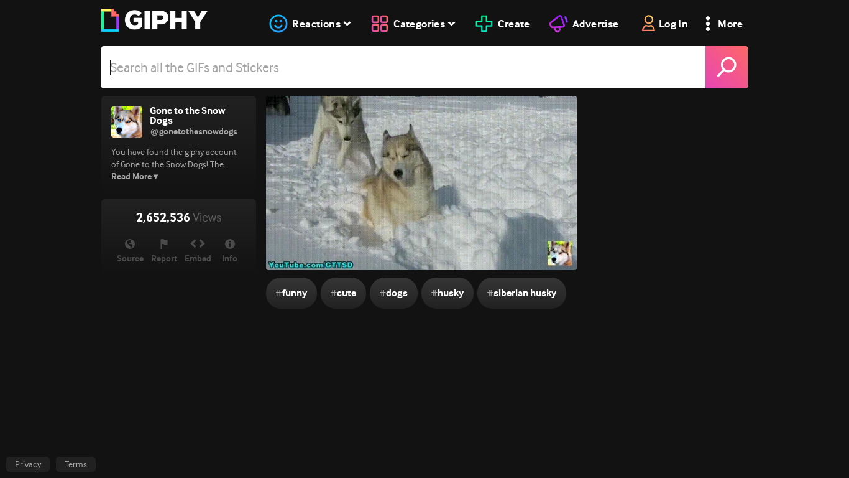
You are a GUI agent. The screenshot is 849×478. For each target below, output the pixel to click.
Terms (76, 464)
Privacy (28, 464)
